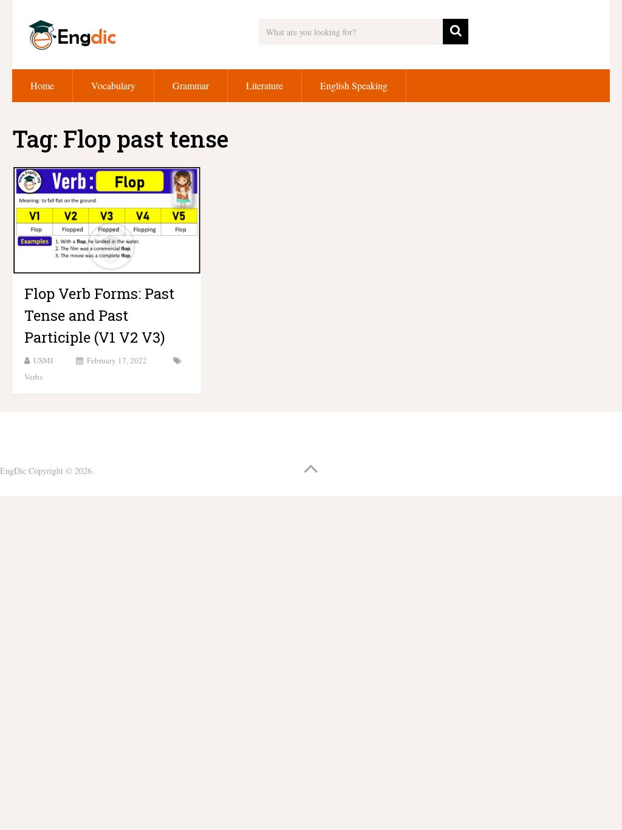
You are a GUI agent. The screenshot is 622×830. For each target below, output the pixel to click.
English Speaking (354, 85)
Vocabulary (113, 85)
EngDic (13, 470)
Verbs (33, 376)
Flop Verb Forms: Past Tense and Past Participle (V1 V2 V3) (99, 315)
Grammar (191, 85)
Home (42, 85)
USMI (43, 360)
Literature (264, 85)
